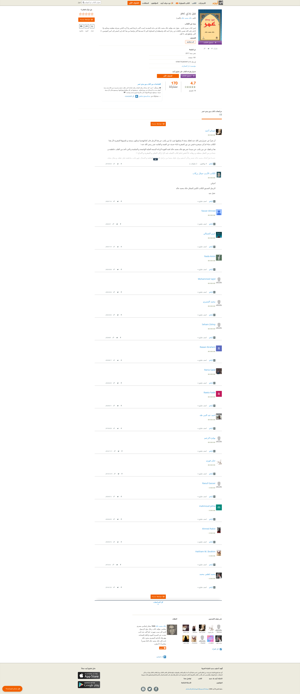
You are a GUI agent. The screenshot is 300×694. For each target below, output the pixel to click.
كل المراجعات (158, 602)
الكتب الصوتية (183, 3)
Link (114, 163)
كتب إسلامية (190, 42)
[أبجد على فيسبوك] (156, 689)
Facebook (211, 48)
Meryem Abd (186, 643)
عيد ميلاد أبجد (166, 3)
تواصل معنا (187, 678)
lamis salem (210, 643)
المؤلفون (154, 3)
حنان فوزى (211, 632)
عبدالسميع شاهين (144, 96)
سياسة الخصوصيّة (203, 689)
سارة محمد (186, 632)
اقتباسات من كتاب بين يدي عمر (149, 84)
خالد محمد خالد (186, 18)
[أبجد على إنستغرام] (143, 689)
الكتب (194, 3)
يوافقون (203, 164)
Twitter (208, 48)
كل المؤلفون (159, 657)
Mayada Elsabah (202, 643)
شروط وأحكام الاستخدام (192, 689)
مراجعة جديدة (85, 19)
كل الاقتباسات (130, 96)
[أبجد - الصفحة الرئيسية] (215, 3)
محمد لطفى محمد (218, 643)
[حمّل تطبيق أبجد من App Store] (89, 675)
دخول (79, 2)
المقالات (145, 3)
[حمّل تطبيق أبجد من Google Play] (89, 684)
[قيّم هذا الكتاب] (86, 14)
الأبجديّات (202, 3)
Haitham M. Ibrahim (194, 643)
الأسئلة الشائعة (186, 682)
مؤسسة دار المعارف (189, 66)
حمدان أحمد (202, 632)
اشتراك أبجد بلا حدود (215, 678)
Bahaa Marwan (218, 632)
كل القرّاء (215, 649)
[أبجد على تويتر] (149, 689)
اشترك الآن (167, 76)
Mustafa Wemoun (194, 632)
